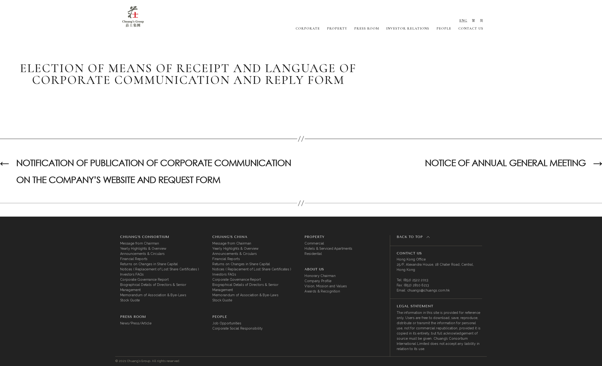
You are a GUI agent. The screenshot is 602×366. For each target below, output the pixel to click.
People (443, 28)
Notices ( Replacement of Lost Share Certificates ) (159, 269)
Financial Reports (134, 259)
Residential (313, 254)
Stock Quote (130, 300)
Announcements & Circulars (142, 254)
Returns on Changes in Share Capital (149, 264)
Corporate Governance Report (144, 279)
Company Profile (318, 281)
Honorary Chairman (320, 276)
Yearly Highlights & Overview (143, 248)
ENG (463, 20)
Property (337, 28)
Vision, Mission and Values (326, 286)
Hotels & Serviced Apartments (328, 248)
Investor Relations (407, 28)
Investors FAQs (132, 274)
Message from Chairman (139, 243)
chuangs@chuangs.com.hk (428, 290)
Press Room (366, 28)
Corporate (308, 28)
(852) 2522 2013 (415, 280)
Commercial (314, 243)
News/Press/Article (135, 323)
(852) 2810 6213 (416, 285)
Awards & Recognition (322, 291)
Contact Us (470, 28)
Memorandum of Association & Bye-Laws (153, 295)
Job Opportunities (226, 323)
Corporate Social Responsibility (237, 328)
